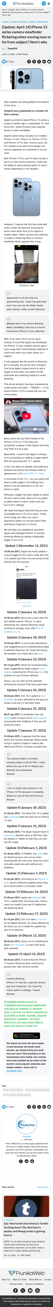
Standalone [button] (42, 21)
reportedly (13, 816)
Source (40, 309)
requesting (9, 835)
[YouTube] (30, 1290)
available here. (15, 1070)
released (36, 897)
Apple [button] (6, 21)
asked (7, 717)
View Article (42, 1187)
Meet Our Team (20, 1279)
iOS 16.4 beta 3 (18, 944)
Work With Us (35, 1279)
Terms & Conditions (34, 1284)
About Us (6, 1279)
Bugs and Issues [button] (19, 21)
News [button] (32, 21)
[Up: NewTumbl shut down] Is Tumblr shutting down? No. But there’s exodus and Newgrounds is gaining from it (26, 1229)
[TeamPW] (26, 1123)
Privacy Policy (16, 1284)
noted (40, 853)
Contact (47, 1279)
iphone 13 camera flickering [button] (13, 1090)
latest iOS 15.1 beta (33, 473)
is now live (41, 919)
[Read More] (26, 1206)
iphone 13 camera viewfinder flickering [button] (16, 1095)
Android (9, 1219)
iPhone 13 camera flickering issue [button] (37, 1090)
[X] (22, 1290)
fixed (41, 671)
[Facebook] (15, 1290)
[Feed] (37, 1290)
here (40, 653)
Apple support (40, 717)
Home (4, 9)
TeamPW (12, 48)
